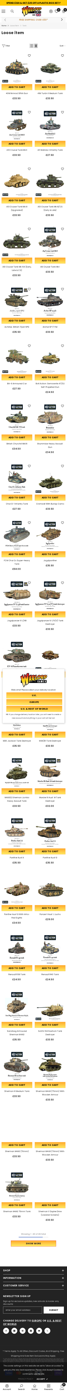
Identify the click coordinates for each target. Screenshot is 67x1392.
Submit (53, 1310)
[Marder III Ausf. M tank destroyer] (50, 772)
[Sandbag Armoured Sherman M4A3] (17, 1005)
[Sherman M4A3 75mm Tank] (17, 1186)
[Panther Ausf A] (17, 832)
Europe (37, 1320)
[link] (7, 1387)
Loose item (14, 25)
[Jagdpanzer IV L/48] (17, 595)
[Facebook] (6, 1331)
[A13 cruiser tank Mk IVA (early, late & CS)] (17, 241)
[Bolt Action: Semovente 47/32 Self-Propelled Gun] (50, 358)
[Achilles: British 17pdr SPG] (17, 301)
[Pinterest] (23, 1331)
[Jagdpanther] (50, 535)
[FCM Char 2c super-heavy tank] (17, 535)
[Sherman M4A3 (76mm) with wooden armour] (50, 1126)
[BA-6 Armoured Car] (17, 358)
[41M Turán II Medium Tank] (50, 68)
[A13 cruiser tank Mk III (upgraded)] (17, 181)
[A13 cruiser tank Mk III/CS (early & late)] (50, 181)
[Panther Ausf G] (50, 832)
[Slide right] (61, 20)
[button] (32, 46)
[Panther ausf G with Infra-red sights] (17, 889)
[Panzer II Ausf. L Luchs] (50, 889)
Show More (33, 1243)
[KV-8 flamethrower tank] (17, 655)
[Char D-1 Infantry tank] (17, 478)
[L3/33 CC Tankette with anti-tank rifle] (50, 655)
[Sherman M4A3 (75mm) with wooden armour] (50, 1065)
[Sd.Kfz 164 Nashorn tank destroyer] (50, 1005)
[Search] (12, 11)
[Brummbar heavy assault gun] (50, 418)
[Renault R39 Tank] (17, 949)
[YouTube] (39, 1331)
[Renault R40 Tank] (50, 949)
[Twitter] (47, 1331)
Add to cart (17, 87)
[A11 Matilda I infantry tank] (50, 124)
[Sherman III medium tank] (17, 1065)
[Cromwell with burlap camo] (50, 478)
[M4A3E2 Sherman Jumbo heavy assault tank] (17, 772)
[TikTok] (31, 1331)
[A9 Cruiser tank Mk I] (50, 241)
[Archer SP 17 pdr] (50, 301)
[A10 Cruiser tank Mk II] (17, 124)
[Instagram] (14, 1331)
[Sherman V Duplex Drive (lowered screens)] (50, 1186)
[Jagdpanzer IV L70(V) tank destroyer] (50, 595)
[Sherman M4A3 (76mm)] (17, 1126)
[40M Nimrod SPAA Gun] (17, 68)
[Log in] (51, 11)
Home (4, 25)
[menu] (3, 11)
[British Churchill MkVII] (17, 418)
